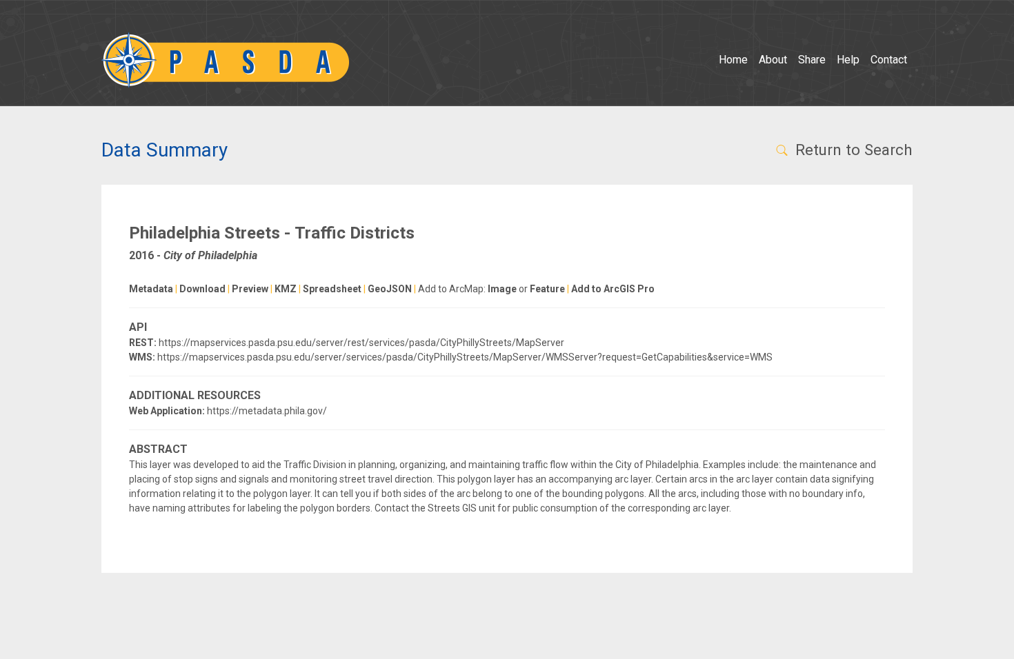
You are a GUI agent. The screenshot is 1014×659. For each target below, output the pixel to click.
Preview (250, 288)
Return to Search (852, 150)
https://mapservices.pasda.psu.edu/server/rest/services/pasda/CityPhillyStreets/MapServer (361, 342)
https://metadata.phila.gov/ (267, 410)
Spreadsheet (332, 288)
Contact (889, 59)
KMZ (286, 288)
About (773, 59)
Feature (547, 288)
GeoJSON (390, 288)
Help (848, 59)
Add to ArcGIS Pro (613, 288)
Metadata (151, 288)
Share (812, 59)
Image (502, 288)
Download (202, 288)
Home (733, 59)
